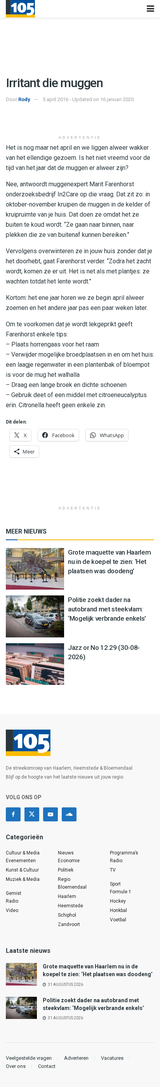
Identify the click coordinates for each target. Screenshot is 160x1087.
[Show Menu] (150, 9)
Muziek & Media (23, 879)
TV (113, 870)
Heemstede (70, 905)
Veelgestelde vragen (29, 1058)
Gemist (13, 893)
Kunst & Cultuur (22, 870)
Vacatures (112, 1058)
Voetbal (118, 919)
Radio (12, 901)
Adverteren (76, 1058)
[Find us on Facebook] (13, 814)
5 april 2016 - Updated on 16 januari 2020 (88, 99)
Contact (47, 1066)
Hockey (118, 901)
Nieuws (66, 853)
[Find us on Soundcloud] (69, 814)
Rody (24, 99)
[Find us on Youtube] (50, 814)
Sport (115, 884)
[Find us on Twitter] (31, 814)
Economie (69, 860)
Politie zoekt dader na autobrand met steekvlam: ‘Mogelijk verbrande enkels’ (107, 609)
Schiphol (67, 915)
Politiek (65, 870)
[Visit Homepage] (20, 9)
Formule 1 (120, 891)
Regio (64, 879)
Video (12, 910)
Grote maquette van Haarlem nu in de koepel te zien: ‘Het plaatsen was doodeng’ (109, 561)
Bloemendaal (72, 887)
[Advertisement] (80, 119)
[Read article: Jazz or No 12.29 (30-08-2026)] (35, 664)
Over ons (16, 1066)
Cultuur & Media (23, 853)
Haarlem (67, 896)
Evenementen (21, 860)
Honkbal (118, 910)
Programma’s (124, 853)
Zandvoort (69, 924)
